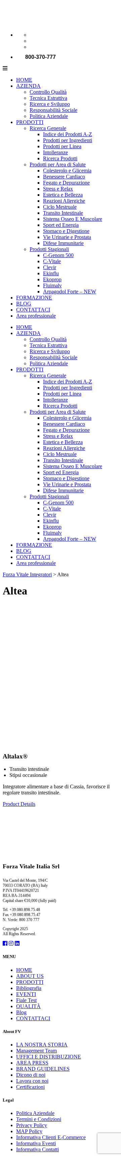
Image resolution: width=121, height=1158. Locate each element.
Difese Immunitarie (63, 243)
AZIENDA (28, 86)
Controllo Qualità (48, 92)
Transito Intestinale (63, 213)
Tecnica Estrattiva (48, 98)
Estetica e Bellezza (63, 195)
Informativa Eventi (36, 1143)
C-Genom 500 (58, 255)
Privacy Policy (31, 1125)
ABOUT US (30, 976)
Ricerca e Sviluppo (50, 104)
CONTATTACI (33, 310)
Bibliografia (28, 988)
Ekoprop (52, 279)
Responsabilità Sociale (53, 110)
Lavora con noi (32, 1081)
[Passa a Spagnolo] (33, 47)
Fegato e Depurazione (66, 182)
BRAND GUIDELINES (43, 1069)
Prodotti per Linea (62, 146)
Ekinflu (51, 273)
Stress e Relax (58, 189)
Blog (21, 1012)
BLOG (23, 303)
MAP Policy (29, 1131)
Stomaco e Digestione (66, 231)
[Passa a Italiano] (33, 35)
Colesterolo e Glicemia (67, 170)
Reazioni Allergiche (64, 201)
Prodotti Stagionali (49, 249)
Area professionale (36, 316)
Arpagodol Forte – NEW (69, 291)
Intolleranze (55, 152)
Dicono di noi (30, 1075)
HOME (24, 80)
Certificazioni (30, 1087)
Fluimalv (52, 285)
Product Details (19, 804)
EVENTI (26, 994)
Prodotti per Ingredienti (67, 140)
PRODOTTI (29, 122)
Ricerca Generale (48, 128)
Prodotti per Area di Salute (58, 164)
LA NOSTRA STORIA (42, 1044)
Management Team (36, 1050)
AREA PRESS (32, 1063)
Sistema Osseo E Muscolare (72, 219)
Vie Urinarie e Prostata (67, 237)
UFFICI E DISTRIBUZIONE (48, 1057)
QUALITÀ (28, 1006)
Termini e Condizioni (38, 1119)
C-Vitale (52, 261)
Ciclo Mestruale (60, 207)
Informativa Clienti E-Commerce (51, 1137)
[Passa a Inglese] (33, 41)
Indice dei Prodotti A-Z (67, 134)
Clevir (49, 267)
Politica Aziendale (49, 116)
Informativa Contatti (37, 1149)
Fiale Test (26, 1000)
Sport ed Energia (61, 225)
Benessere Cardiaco (64, 176)
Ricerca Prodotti (60, 158)
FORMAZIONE (34, 297)
